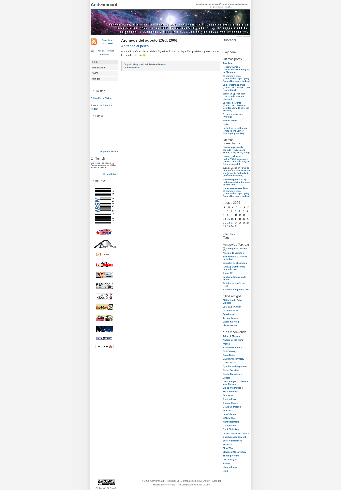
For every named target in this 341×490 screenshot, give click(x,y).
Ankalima (227, 63)
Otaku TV (227, 273)
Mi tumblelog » (110, 174)
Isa (224, 179)
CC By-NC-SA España (106, 488)
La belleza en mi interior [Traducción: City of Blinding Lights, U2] (235, 131)
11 (240, 215)
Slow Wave (228, 448)
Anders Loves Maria (233, 340)
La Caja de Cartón (232, 307)
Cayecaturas (229, 362)
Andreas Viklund (202, 484)
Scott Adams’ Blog (232, 441)
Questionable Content (234, 437)
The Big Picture (231, 455)
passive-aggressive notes (236, 433)
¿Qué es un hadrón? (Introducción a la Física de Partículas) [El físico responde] (236, 160)
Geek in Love (229, 399)
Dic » (233, 234)
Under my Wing (231, 322)
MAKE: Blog (229, 418)
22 (228, 222)
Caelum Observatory (233, 359)
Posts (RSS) (172, 481)
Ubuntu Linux (230, 467)
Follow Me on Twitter (101, 98)
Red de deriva (230, 120)
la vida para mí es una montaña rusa (234, 268)
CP (224, 147)
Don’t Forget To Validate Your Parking (235, 382)
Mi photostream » (109, 151)
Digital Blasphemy (232, 374)
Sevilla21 (227, 444)
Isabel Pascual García (234, 188)
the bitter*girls (230, 459)
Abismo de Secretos (233, 253)
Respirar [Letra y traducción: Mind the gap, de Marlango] (236, 69)
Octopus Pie (229, 425)
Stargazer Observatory (234, 452)
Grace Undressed (232, 407)
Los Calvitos (229, 414)
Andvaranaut (104, 4)
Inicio (95, 62)
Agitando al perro (135, 46)
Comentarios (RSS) (191, 481)
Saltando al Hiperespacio (236, 289)
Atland (226, 344)
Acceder (216, 481)
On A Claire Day (231, 429)
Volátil (226, 124)
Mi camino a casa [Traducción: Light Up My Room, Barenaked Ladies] (236, 78)
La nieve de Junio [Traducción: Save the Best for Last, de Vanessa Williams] (236, 107)
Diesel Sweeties (231, 370)
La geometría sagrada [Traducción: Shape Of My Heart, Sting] (236, 87)
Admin (206, 481)
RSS (104, 44)
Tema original (183, 484)
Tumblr (94, 165)
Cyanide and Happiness (235, 366)
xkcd (225, 471)
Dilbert (226, 378)
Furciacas (228, 395)
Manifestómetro (231, 422)
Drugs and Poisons (233, 388)
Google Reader (230, 403)
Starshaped (229, 314)
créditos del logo (243, 36)
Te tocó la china (231, 318)
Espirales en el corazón (235, 263)
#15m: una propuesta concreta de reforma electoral (234, 96)
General (161, 64)
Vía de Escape (230, 325)
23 (232, 222)
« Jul (225, 234)
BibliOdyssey (230, 351)
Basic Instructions (232, 347)
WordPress (169, 484)
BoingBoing (229, 355)
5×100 (95, 73)
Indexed (227, 410)
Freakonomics (230, 391)
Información (98, 67)
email (110, 44)
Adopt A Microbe (231, 336)
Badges (96, 79)
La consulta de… (231, 310)
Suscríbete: (107, 40)
